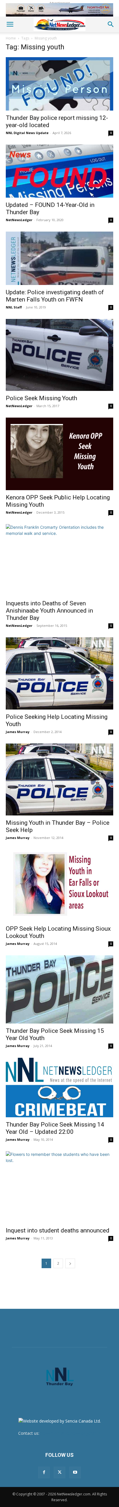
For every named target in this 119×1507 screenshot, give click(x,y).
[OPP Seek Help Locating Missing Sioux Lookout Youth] (59, 885)
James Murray (17, 732)
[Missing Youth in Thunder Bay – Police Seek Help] (59, 779)
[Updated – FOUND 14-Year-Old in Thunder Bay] (59, 171)
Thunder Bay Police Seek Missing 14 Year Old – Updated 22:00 (55, 1128)
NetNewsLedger (19, 220)
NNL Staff (14, 307)
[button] (10, 24)
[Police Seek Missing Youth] (59, 355)
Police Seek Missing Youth (41, 398)
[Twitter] (59, 1472)
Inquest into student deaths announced (57, 1230)
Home (11, 38)
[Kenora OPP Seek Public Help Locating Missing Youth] (59, 454)
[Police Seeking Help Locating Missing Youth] (59, 673)
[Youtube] (75, 1472)
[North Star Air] (59, 10)
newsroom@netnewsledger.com (70, 1433)
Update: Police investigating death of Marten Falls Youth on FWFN (55, 296)
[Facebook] (44, 1472)
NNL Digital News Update (27, 133)
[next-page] (70, 1263)
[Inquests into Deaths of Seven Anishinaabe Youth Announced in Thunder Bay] (59, 560)
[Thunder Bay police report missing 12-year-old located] (59, 84)
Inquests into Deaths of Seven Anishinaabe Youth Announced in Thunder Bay (49, 610)
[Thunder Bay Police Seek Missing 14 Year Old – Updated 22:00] (59, 1087)
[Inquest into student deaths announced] (59, 1187)
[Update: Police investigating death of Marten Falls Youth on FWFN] (59, 258)
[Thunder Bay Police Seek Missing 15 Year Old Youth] (59, 989)
